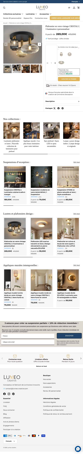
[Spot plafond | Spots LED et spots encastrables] (51, 130)
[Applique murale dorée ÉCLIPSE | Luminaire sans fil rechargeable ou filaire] (68, 280)
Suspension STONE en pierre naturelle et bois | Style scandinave (66, 192)
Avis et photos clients (11, 422)
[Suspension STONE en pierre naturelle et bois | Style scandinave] (68, 177)
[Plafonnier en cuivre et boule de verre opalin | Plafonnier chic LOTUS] (68, 228)
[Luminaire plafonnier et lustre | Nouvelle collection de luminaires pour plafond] (11, 130)
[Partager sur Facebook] (58, 108)
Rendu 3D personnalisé (12, 18)
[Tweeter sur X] (54, 108)
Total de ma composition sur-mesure (66, 72)
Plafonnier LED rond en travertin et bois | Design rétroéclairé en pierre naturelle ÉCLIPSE (40, 244)
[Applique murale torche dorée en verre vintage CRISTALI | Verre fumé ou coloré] (15, 280)
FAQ (5, 406)
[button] (70, 7)
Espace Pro (28, 18)
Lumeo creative (11, 447)
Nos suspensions (49, 383)
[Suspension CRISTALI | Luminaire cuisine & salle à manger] (15, 177)
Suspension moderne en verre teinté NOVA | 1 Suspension (40, 192)
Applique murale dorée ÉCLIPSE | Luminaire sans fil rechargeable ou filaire (67, 295)
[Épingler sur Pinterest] (63, 108)
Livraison (6, 402)
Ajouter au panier (68, 79)
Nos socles (47, 379)
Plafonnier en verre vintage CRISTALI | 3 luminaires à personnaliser (20, 23)
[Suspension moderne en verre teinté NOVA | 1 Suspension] (41, 177)
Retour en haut (41, 366)
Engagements (8, 426)
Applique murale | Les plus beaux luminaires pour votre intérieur (31, 143)
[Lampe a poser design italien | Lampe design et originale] (71, 130)
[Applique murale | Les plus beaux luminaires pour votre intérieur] (31, 130)
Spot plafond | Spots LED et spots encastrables (51, 143)
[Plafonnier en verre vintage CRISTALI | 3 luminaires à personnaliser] (15, 228)
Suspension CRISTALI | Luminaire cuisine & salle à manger (14, 192)
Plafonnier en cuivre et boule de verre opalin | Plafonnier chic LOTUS (66, 243)
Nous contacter (9, 410)
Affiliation (6, 418)
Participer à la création (11, 429)
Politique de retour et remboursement (57, 414)
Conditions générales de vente (54, 406)
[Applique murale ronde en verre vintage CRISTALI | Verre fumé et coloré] (41, 280)
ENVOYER (69, 336)
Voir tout (76, 162)
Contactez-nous (41, 18)
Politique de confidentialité (53, 410)
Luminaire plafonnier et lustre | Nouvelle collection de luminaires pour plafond (11, 146)
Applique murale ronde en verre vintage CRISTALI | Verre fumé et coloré (41, 295)
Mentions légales (49, 402)
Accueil (5, 23)
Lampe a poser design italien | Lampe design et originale (71, 143)
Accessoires (47, 387)
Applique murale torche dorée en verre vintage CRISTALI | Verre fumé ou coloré (14, 296)
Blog (5, 414)
